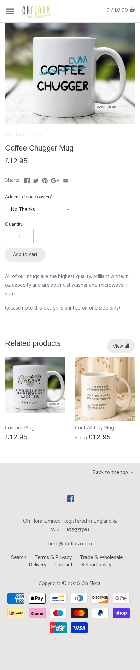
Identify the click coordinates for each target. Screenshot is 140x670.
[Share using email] (65, 179)
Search (19, 557)
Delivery (37, 564)
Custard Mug (19, 428)
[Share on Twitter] (36, 179)
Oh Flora (14, 134)
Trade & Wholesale (101, 557)
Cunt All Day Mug (94, 428)
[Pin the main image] (45, 179)
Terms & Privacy (53, 557)
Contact (63, 564)
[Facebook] (70, 498)
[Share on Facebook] (27, 179)
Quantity (14, 224)
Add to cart (25, 254)
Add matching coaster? (28, 197)
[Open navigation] (10, 11)
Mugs (35, 134)
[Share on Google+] (55, 179)
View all (121, 346)
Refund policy (96, 564)
